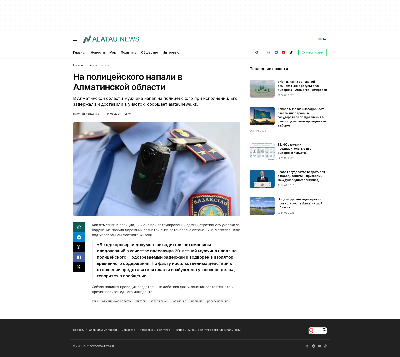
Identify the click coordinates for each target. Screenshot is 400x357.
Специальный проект (103, 329)
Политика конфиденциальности (219, 329)
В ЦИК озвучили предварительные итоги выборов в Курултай (296, 148)
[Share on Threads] (79, 247)
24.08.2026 (287, 95)
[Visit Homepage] (111, 39)
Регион (105, 65)
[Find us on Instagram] (269, 52)
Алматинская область (116, 301)
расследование (218, 301)
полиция (196, 301)
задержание (159, 301)
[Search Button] (257, 52)
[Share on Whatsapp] (79, 227)
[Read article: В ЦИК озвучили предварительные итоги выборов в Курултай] (262, 151)
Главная (79, 52)
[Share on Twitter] (79, 267)
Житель (141, 301)
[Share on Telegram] (79, 237)
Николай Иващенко (86, 113)
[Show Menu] (75, 39)
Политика (128, 52)
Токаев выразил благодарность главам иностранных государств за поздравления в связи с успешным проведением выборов (302, 117)
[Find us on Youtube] (283, 52)
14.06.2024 (114, 113)
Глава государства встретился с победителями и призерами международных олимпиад (301, 176)
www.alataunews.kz (102, 345)
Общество (149, 52)
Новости (98, 52)
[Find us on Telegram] (276, 52)
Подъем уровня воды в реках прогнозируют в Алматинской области (300, 203)
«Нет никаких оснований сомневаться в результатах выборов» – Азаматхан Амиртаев (302, 85)
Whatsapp (314, 52)
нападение (179, 301)
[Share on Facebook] (79, 257)
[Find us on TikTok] (291, 52)
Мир (112, 52)
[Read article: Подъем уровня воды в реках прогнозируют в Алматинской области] (262, 206)
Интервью (171, 52)
